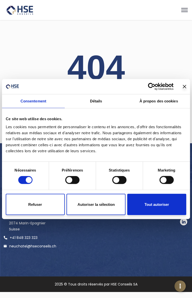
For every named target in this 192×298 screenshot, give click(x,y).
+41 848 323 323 (24, 237)
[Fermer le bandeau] (184, 86)
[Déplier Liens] (180, 286)
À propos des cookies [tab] (159, 101)
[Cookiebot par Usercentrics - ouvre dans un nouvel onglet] (152, 86)
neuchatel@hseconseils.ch (32, 246)
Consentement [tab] (33, 101)
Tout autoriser (156, 204)
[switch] (72, 180)
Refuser (35, 204)
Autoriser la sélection (96, 204)
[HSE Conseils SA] (22, 10)
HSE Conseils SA (124, 284)
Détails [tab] (96, 101)
